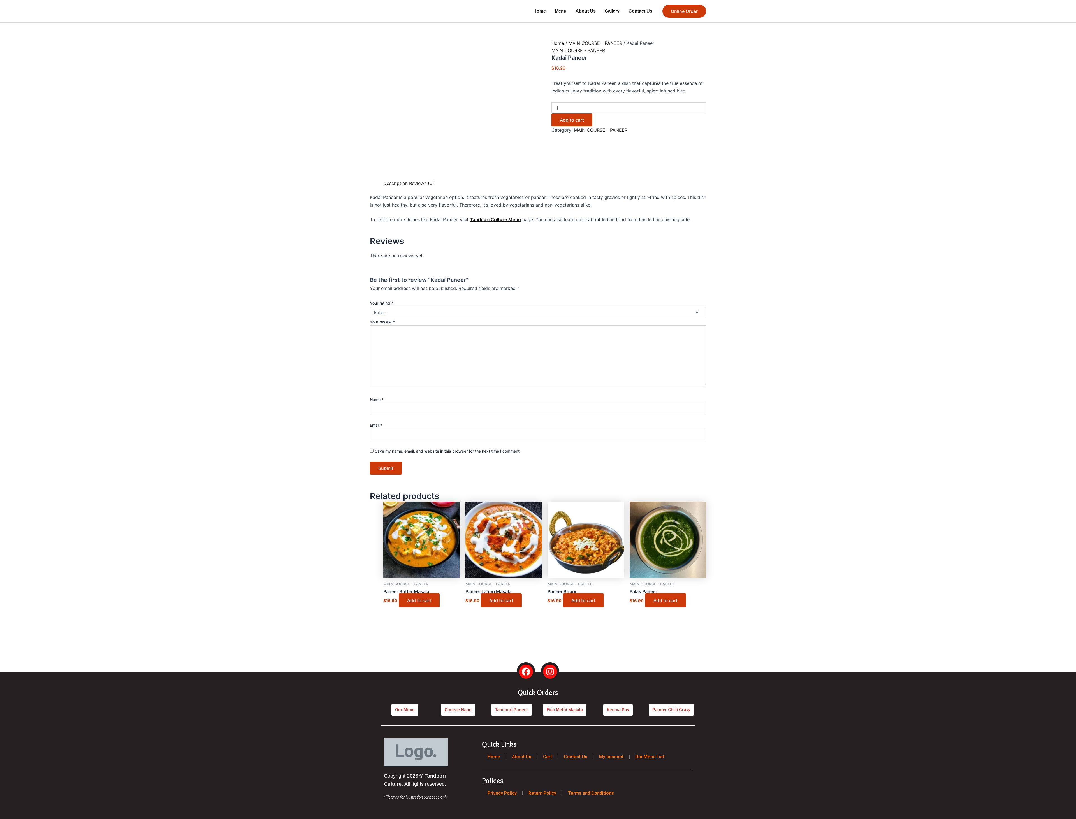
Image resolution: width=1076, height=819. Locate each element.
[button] (684, 11)
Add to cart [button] (390, 578)
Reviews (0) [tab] (414, 231)
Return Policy (542, 792)
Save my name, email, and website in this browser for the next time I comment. (455, 398)
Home (539, 11)
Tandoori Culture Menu (495, 267)
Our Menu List (649, 756)
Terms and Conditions (591, 792)
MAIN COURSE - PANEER (591, 42)
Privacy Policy (502, 792)
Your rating (387, 324)
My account (611, 756)
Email (547, 375)
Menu (561, 11)
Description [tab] (382, 231)
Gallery (612, 11)
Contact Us (640, 11)
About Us (586, 11)
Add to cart (590, 105)
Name (384, 375)
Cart (547, 756)
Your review (395, 338)
